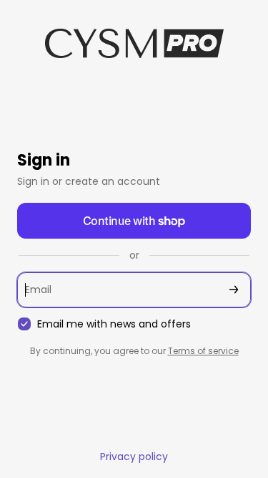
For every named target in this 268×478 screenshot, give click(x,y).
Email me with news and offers (114, 324)
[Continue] (234, 289)
